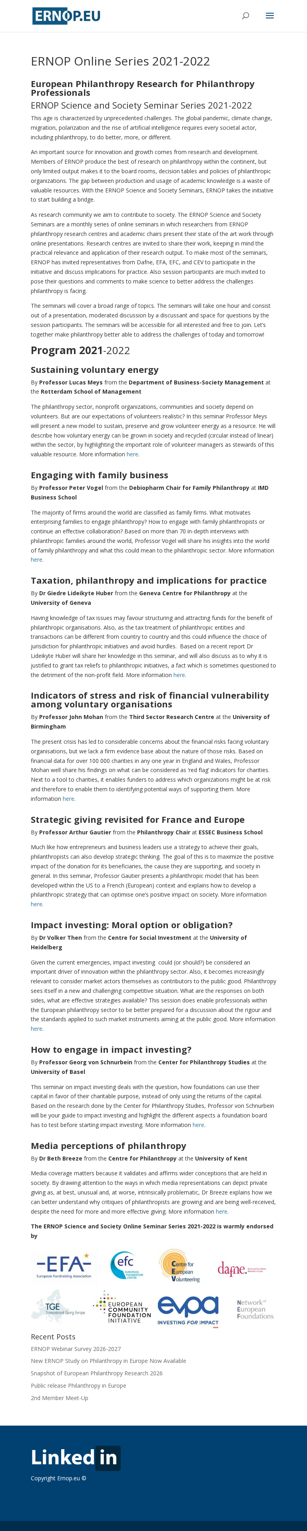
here (132, 454)
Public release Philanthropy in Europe (78, 1385)
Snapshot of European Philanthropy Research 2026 (97, 1373)
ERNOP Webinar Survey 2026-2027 (76, 1349)
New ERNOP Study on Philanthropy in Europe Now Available (108, 1361)
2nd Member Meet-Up (59, 1398)
